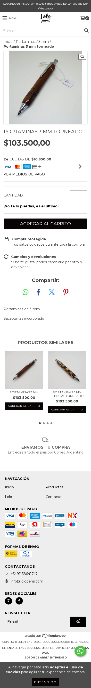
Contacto (53, 497)
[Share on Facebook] (38, 292)
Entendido (45, 682)
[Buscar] (86, 31)
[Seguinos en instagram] (8, 601)
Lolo (8, 497)
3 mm (44, 41)
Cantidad (13, 195)
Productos (54, 487)
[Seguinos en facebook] (19, 601)
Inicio (8, 41)
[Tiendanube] (45, 637)
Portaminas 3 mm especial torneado (67, 394)
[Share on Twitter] (51, 292)
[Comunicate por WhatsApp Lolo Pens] (80, 651)
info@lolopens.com (27, 581)
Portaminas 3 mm (23, 392)
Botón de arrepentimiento (46, 657)
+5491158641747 (24, 574)
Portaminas (25, 41)
